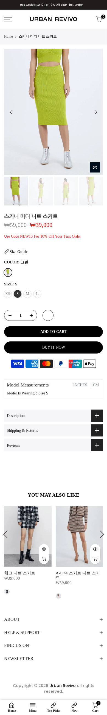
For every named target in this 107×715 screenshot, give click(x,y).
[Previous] (11, 112)
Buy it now (53, 347)
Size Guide (18, 252)
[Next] (96, 112)
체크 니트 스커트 (19, 573)
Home (8, 36)
